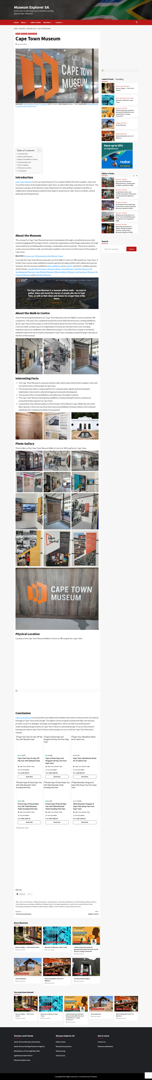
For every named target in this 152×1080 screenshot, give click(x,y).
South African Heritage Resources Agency (29, 1046)
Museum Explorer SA (31, 7)
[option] (120, 183)
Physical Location (24, 168)
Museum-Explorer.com (22, 1060)
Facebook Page (21, 106)
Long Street (73, 904)
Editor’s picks (60, 1042)
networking (19, 906)
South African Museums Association (27, 1042)
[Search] (136, 22)
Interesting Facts (24, 162)
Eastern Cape (20, 942)
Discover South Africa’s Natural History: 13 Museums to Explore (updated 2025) (125, 183)
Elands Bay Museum (42, 275)
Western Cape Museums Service (70, 906)
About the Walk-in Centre (28, 159)
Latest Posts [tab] (108, 79)
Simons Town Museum (64, 269)
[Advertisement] (57, 129)
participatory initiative (31, 906)
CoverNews (82, 1077)
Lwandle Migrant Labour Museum (41, 269)
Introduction (23, 154)
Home (16, 22)
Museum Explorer (22, 44)
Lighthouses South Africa (23, 1055)
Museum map (60, 1051)
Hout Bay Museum (81, 269)
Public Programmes (41, 104)
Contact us (102, 1042)
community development (66, 902)
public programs (43, 906)
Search (105, 241)
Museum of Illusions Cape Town (56, 947)
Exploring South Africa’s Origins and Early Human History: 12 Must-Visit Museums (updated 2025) (124, 229)
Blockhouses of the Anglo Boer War (27, 1051)
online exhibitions (54, 266)
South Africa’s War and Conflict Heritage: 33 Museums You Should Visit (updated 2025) (126, 195)
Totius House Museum (23, 913)
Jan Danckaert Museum (85, 272)
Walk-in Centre (54, 906)
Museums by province (64, 1046)
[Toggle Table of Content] (38, 150)
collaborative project (40, 902)
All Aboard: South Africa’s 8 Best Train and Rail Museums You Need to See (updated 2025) (125, 218)
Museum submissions (105, 1046)
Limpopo (18, 973)
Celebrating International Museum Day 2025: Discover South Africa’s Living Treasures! (86, 949)
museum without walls (85, 904)
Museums (47, 22)
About (23, 22)
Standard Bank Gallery (82, 979)
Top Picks (84, 942)
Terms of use (60, 1055)
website (69, 266)
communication (52, 902)
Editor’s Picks (36, 22)
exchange (31, 904)
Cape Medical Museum (44, 272)
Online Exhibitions (28, 104)
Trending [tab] (119, 79)
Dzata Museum (21, 979)
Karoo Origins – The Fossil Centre (27, 947)
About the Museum (25, 156)
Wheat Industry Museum (64, 272)
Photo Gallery (23, 165)
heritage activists (48, 904)
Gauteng (47, 973)
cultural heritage (79, 902)
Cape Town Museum (24, 182)
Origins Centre (93, 913)
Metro (18, 33)
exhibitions (38, 904)
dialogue (88, 902)
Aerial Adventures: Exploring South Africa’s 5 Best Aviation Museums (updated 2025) (126, 206)
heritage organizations (61, 904)
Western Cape (32, 33)
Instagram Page (31, 106)
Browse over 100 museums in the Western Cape (43, 256)
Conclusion (22, 171)
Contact (59, 22)
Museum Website (92, 104)
